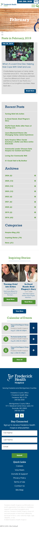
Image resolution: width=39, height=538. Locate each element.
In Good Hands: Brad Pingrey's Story (17, 120)
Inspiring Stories (13, 238)
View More (19, 311)
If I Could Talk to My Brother (16, 161)
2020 (8, 207)
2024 (9, 186)
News (9, 243)
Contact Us (19, 486)
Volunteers (19, 470)
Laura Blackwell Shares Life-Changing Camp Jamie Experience (19, 134)
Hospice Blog (12, 232)
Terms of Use (19, 482)
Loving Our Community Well (16, 156)
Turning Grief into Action (14, 114)
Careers (19, 466)
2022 (8, 197)
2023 (9, 191)
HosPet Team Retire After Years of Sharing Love (18, 127)
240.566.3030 (25, 1)
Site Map (20, 490)
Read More (30, 91)
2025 (9, 181)
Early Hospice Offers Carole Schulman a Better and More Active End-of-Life (19, 142)
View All (19, 360)
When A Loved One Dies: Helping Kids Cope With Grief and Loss (18, 65)
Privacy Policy (19, 478)
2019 (8, 212)
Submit (19, 455)
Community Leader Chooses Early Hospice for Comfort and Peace (18, 150)
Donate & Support (19, 474)
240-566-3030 (19, 400)
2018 (9, 217)
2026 (8, 176)
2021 (8, 202)
